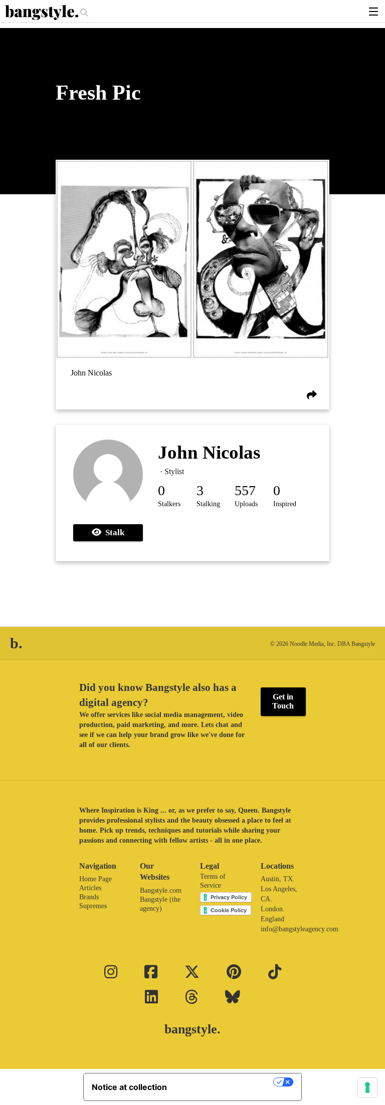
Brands (89, 897)
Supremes (93, 906)
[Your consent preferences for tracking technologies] (367, 1087)
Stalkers (169, 504)
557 (245, 490)
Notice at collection (129, 1087)
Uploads (246, 504)
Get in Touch (283, 701)
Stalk (112, 532)
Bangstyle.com (160, 890)
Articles (90, 888)
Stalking (208, 504)
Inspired (284, 504)
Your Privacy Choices (225, 1082)
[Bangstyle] (42, 12)
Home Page (95, 879)
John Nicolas (91, 373)
